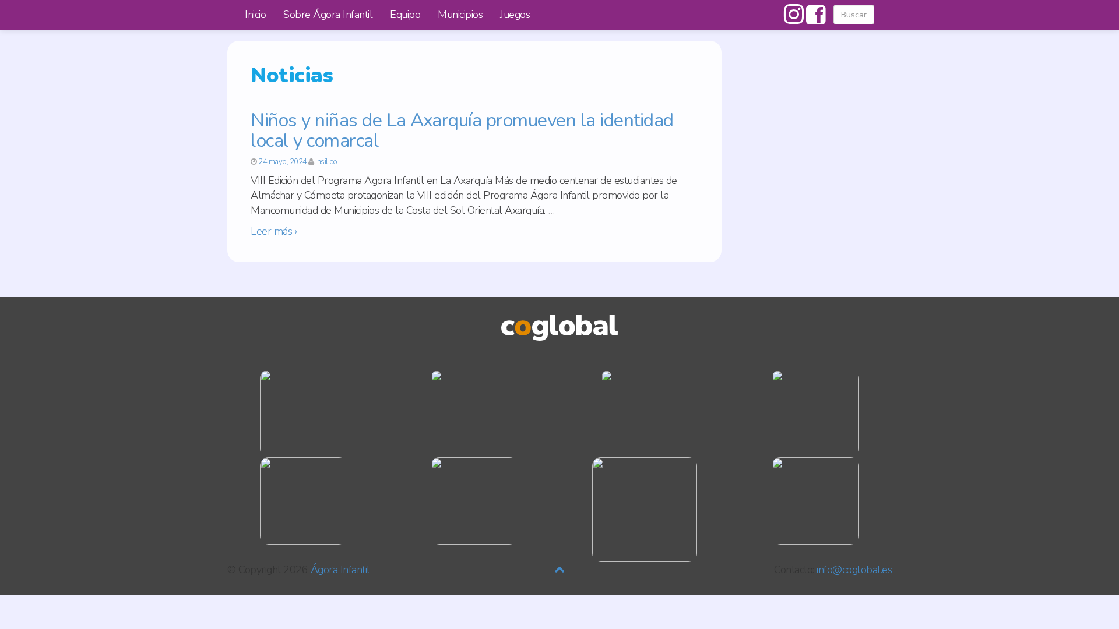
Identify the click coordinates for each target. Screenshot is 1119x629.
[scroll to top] (560, 570)
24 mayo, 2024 (282, 162)
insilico (326, 162)
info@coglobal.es (854, 570)
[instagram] (794, 19)
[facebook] (814, 19)
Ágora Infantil (340, 570)
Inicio (255, 15)
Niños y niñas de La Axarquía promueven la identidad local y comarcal (462, 130)
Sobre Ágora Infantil (327, 15)
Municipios (460, 15)
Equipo (405, 15)
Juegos (515, 15)
